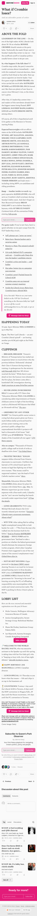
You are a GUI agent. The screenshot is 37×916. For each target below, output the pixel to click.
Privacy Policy (18, 759)
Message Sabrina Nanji (20, 315)
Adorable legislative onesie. (19, 660)
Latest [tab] (9, 822)
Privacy (18, 906)
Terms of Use (28, 755)
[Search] (33, 822)
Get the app (26, 910)
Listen (32, 23)
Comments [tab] (6, 796)
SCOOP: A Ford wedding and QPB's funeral (12, 829)
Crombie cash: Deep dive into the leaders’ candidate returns (19, 256)
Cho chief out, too (8, 854)
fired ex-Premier (14, 533)
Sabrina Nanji (11, 21)
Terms (22, 906)
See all (5, 880)
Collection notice (30, 906)
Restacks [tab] (15, 796)
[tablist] (10, 796)
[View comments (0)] (11, 28)
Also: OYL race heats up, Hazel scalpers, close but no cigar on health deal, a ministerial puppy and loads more (13, 834)
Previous (8, 781)
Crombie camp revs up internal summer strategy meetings (17, 282)
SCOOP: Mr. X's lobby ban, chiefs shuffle (13, 865)
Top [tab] (4, 822)
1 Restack (20, 767)
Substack (10, 914)
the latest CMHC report (20, 564)
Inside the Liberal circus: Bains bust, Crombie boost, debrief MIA (19, 289)
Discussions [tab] (17, 822)
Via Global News (24, 451)
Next (30, 781)
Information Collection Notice (22, 757)
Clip (24, 487)
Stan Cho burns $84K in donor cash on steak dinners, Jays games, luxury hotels (12, 848)
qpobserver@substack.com (10, 721)
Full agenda (12, 214)
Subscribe (25, 3)
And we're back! (7, 869)
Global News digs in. (9, 556)
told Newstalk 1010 (9, 371)
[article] (18, 834)
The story (22, 407)
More (23, 476)
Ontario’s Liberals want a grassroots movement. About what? (18, 514)
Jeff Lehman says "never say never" (18, 235)
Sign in (32, 3)
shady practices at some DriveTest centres (17, 385)
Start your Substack (14, 910)
